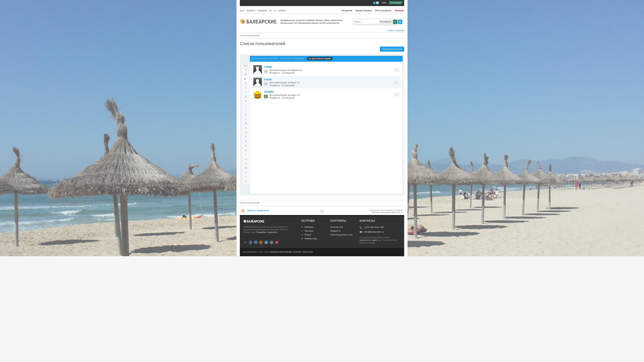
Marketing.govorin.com (341, 235)
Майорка (309, 227)
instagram (262, 11)
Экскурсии (346, 11)
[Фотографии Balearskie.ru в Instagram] (256, 242)
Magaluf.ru (335, 231)
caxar (268, 79)
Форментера (311, 238)
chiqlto (269, 91)
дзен (242, 11)
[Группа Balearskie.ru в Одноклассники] (261, 242)
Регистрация (395, 3)
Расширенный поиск (392, 49)
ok (270, 11)
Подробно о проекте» (266, 232)
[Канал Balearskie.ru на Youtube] (277, 242)
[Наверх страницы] (322, 211)
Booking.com (336, 227)
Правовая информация (281, 252)
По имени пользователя (265, 59)
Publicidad (308, 252)
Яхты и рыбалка (383, 11)
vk (275, 11)
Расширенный (400, 22)
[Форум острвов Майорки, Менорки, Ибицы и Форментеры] (259, 21)
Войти (384, 3)
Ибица (308, 235)
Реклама (297, 252)
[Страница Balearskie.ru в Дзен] (245, 242)
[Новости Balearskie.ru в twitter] (266, 242)
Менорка (309, 231)
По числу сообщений (292, 59)
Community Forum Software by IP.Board (386, 210)
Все (246, 65)
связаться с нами (368, 240)
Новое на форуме (395, 30)
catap (268, 66)
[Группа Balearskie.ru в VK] (271, 242)
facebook (251, 11)
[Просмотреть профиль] (257, 69)
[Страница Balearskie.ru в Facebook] (250, 242)
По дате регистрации (320, 59)
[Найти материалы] (396, 69)
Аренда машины (363, 11)
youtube (282, 11)
